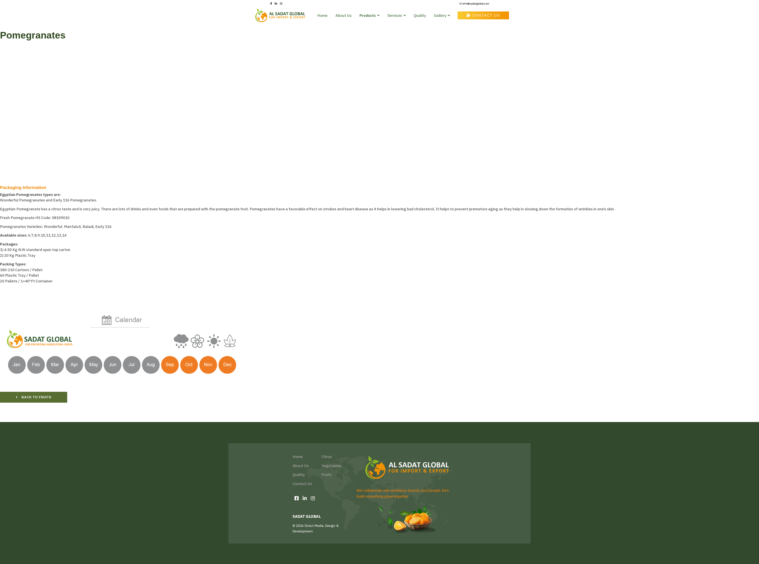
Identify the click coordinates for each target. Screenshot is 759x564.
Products (368, 15)
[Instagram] (281, 3)
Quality (420, 15)
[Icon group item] (297, 498)
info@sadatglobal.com (476, 3)
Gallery (440, 15)
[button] (6, 116)
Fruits (327, 474)
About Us (343, 15)
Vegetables (332, 465)
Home (322, 15)
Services (394, 15)
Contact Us (485, 15)
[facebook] (271, 3)
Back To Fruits (36, 397)
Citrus (327, 456)
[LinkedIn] (276, 3)
